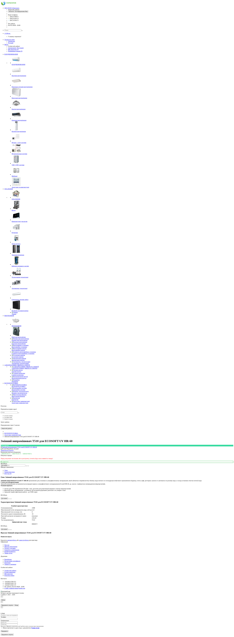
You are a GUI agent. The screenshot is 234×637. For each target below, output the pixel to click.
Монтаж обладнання (10, 546)
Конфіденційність (9, 551)
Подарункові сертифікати (12, 561)
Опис (6, 470)
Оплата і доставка (10, 548)
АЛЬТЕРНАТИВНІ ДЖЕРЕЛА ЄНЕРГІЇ (17, 365)
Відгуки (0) (7, 473)
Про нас (6, 545)
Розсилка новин (9, 575)
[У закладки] (9, 529)
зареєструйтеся (24, 540)
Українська (11, 41)
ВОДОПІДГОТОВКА (11, 383)
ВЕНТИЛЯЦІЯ (9, 315)
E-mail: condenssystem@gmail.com (14, 588)
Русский (10, 43)
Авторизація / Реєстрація (15, 48)
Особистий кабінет (10, 570)
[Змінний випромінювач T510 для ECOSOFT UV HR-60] (19, 447)
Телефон (3, 617)
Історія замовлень (9, 572)
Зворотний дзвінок (6, 428)
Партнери (7, 562)
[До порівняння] (11, 529)
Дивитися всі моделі (7, 450)
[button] (7, 33)
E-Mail (3, 613)
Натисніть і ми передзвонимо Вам (18, 11)
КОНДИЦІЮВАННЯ (11, 54)
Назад (3, 600)
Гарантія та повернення (11, 550)
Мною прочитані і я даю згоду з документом (21, 628)
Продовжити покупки (7, 605)
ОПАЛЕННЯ (8, 189)
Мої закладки (8, 574)
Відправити (4, 631)
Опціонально (5, 620)
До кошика (4, 465)
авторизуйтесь (12, 540)
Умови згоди (8, 553)
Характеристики (9, 472)
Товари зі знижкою (10, 564)
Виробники (8, 559)
